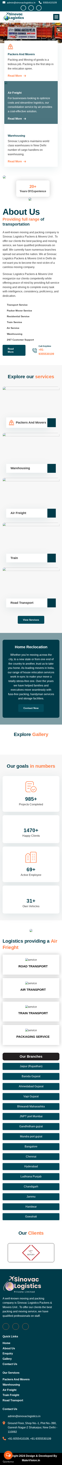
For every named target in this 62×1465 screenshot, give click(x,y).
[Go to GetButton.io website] (8, 1462)
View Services (31, 602)
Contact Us (10, 1346)
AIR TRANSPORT (33, 972)
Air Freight (9, 1372)
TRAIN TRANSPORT (33, 996)
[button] (56, 17)
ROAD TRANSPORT (33, 949)
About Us (9, 1331)
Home (6, 1325)
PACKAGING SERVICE (33, 1019)
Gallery (7, 1341)
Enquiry (8, 1336)
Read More (15, 58)
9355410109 (49, 2)
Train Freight (11, 1378)
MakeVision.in (31, 1443)
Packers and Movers (16, 1362)
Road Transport (13, 1383)
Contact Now (31, 690)
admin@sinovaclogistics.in (20, 2)
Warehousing (11, 1367)
